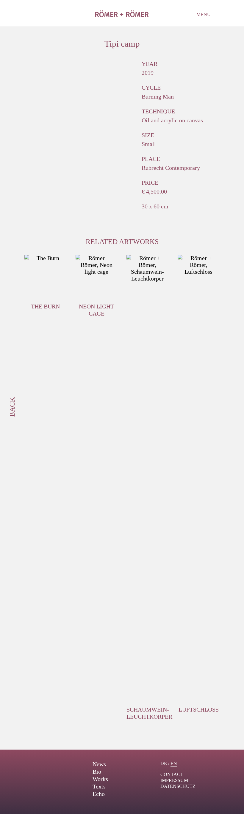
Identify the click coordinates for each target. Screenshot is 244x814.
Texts (99, 786)
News (99, 764)
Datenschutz (177, 786)
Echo (99, 794)
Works (100, 779)
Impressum (174, 780)
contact (171, 774)
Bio (97, 771)
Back (12, 407)
